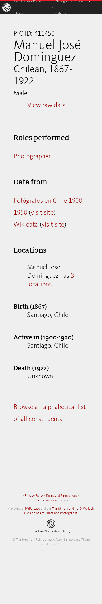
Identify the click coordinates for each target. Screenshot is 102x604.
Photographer (32, 156)
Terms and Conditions (51, 500)
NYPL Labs (32, 508)
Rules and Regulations (61, 495)
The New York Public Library (51, 531)
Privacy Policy (34, 495)
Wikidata (26, 224)
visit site (42, 212)
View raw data (46, 105)
